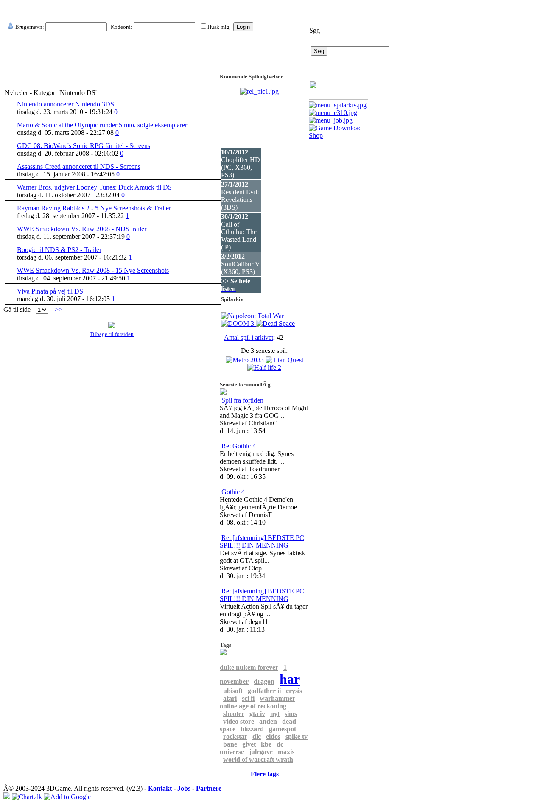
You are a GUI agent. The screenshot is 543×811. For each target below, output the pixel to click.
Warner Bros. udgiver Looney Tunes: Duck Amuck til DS (94, 187)
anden (268, 721)
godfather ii (264, 690)
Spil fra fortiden (242, 400)
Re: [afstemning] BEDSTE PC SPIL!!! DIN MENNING (262, 541)
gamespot (282, 729)
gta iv (257, 713)
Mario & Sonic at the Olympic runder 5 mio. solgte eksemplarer (102, 125)
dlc (256, 736)
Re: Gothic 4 (238, 446)
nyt (275, 713)
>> (58, 309)
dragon (264, 681)
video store (238, 721)
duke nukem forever (249, 667)
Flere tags (264, 773)
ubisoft (233, 690)
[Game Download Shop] (339, 135)
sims (291, 713)
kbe (266, 744)
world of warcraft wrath (258, 759)
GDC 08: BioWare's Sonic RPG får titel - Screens (83, 145)
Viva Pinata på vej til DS (50, 291)
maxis (286, 751)
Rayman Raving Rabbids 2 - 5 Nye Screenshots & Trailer (94, 208)
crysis (294, 690)
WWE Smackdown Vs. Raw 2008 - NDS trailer (81, 228)
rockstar (235, 736)
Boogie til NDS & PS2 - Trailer (59, 249)
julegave (261, 751)
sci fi (248, 698)
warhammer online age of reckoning (257, 702)
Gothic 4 (233, 491)
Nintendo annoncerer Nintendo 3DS (65, 104)
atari (230, 698)
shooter (233, 713)
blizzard (252, 729)
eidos (273, 736)
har (290, 679)
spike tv (296, 736)
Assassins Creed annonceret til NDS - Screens (78, 166)
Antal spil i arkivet (248, 337)
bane (230, 744)
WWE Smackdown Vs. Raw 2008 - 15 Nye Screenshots (93, 270)
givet (249, 744)
